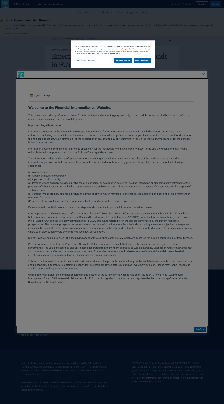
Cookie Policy (115, 53)
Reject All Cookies (123, 60)
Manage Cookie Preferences (85, 60)
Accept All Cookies (142, 60)
